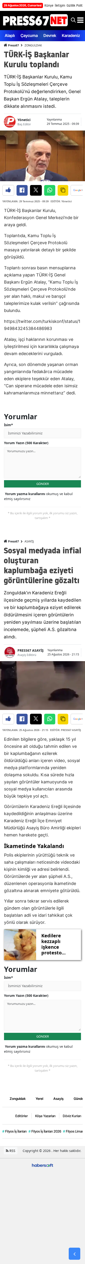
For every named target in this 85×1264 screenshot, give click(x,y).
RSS (11, 1150)
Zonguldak (18, 1099)
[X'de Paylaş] (36, 190)
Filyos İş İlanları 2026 (45, 1131)
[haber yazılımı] (42, 1164)
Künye (48, 5)
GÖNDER (42, 484)
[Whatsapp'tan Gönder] (49, 190)
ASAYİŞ (29, 541)
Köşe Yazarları (45, 1116)
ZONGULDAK (33, 45)
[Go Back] (74, 1254)
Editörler (21, 1116)
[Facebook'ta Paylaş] (22, 190)
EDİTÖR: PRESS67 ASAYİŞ (65, 730)
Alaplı (10, 35)
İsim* (8, 425)
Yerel (39, 1099)
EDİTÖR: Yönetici (61, 201)
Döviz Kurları (72, 1116)
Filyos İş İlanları (14, 1131)
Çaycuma (29, 35)
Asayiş (58, 1099)
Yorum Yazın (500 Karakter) (26, 443)
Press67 (13, 45)
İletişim (60, 5)
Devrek (49, 35)
